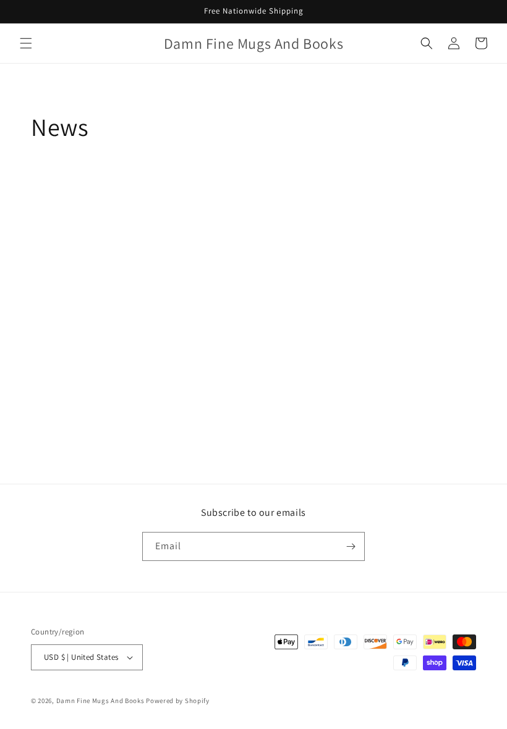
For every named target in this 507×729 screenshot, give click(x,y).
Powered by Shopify (178, 700)
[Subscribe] (350, 546)
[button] (26, 43)
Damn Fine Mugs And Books (100, 700)
